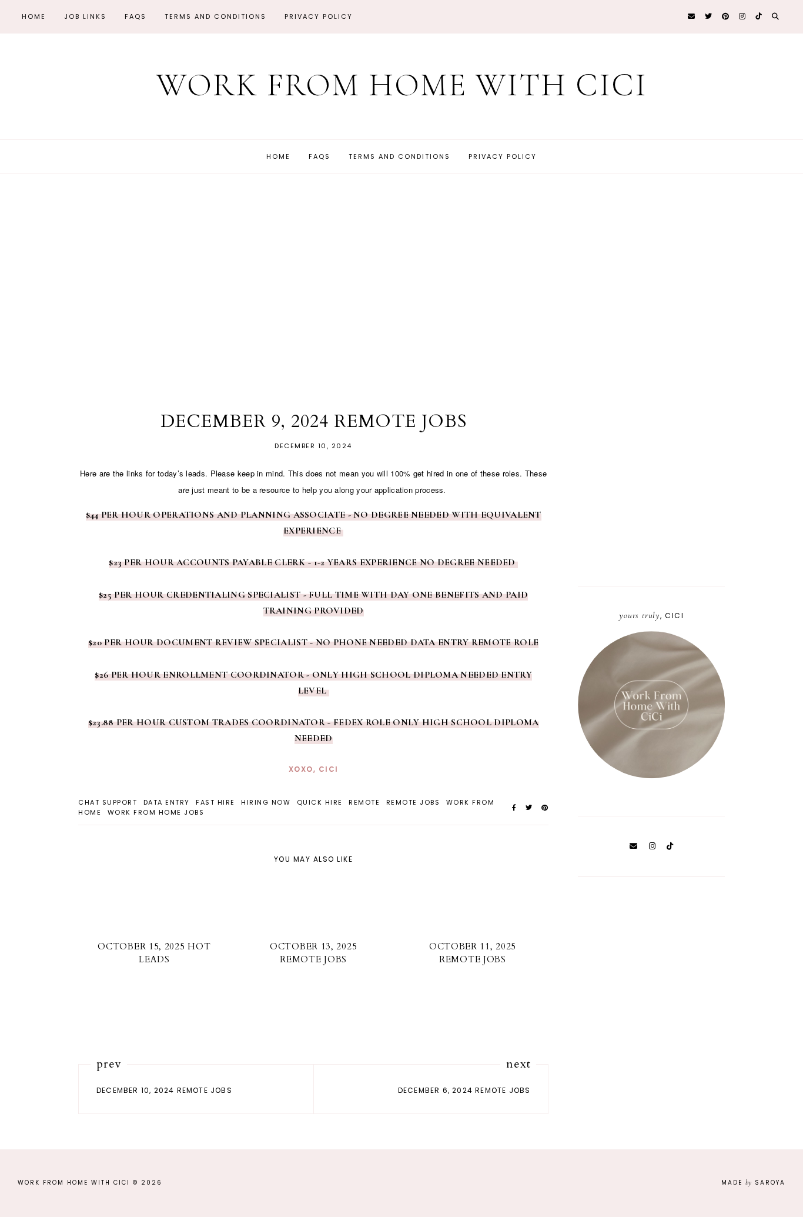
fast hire (215, 802)
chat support (107, 802)
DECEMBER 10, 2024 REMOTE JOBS (164, 1090)
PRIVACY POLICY (319, 16)
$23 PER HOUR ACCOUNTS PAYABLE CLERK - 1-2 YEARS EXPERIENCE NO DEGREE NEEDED (313, 562)
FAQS (135, 16)
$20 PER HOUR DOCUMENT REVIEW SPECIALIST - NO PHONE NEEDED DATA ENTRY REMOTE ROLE (313, 642)
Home (34, 16)
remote (364, 802)
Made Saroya (753, 1182)
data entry (166, 802)
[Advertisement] (401, 291)
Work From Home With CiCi (401, 85)
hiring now (265, 802)
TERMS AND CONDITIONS (215, 16)
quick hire (320, 802)
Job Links (85, 16)
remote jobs (413, 802)
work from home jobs (156, 812)
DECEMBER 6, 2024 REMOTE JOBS (464, 1090)
